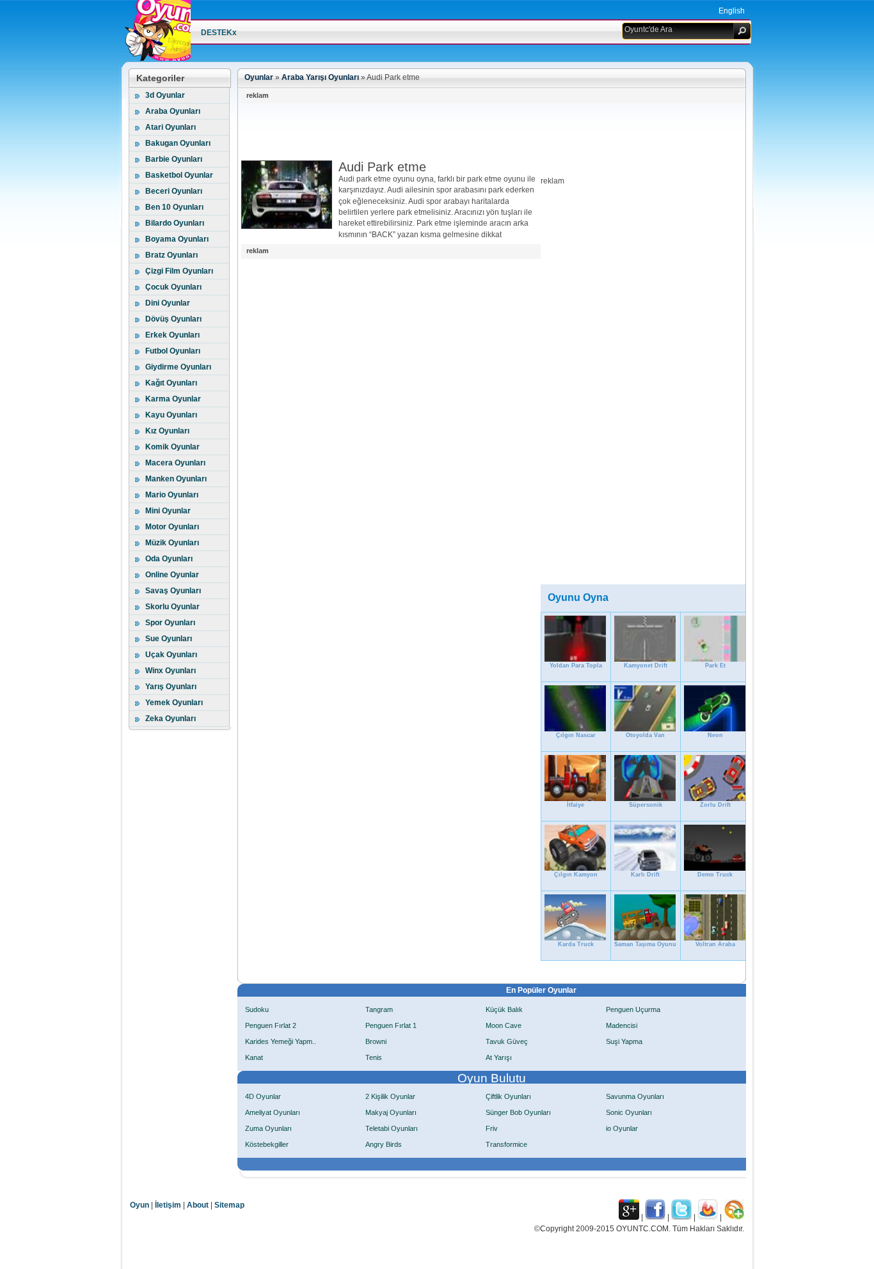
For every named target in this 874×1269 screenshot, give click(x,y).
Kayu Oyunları (171, 414)
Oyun (139, 1205)
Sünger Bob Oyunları (518, 1112)
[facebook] (655, 1217)
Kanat (254, 1057)
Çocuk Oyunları (173, 287)
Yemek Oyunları (174, 702)
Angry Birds (383, 1144)
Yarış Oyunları (170, 686)
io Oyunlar (622, 1128)
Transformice (506, 1144)
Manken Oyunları (176, 478)
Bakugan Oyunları (178, 143)
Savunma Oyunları (635, 1096)
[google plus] (629, 1217)
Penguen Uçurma (633, 1009)
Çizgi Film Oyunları (179, 271)
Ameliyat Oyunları (272, 1112)
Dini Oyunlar (167, 303)
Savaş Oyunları (173, 590)
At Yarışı (499, 1057)
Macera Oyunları (175, 462)
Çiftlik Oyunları (508, 1096)
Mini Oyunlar (168, 510)
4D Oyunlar (263, 1096)
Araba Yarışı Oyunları (320, 77)
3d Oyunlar (165, 95)
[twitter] (681, 1217)
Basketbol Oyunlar (179, 175)
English (732, 10)
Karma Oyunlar (173, 398)
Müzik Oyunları (172, 542)
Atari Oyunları (170, 127)
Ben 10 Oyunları (174, 207)
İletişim (168, 1205)
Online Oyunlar (172, 574)
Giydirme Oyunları (178, 366)
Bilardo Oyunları (174, 223)
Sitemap (229, 1205)
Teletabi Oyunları (391, 1128)
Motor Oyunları (172, 526)
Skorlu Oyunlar (172, 606)
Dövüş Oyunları (173, 319)
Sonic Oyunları (629, 1112)
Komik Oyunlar (172, 446)
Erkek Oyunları (172, 335)
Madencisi (621, 1025)
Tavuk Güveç (507, 1041)
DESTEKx (219, 32)
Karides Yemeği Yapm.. (280, 1041)
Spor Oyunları (170, 622)
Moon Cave (503, 1025)
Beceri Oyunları (173, 191)
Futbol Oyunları (172, 350)
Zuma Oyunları (268, 1128)
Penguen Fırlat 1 (391, 1025)
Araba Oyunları (172, 111)
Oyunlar (258, 77)
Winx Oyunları (170, 670)
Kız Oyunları (167, 430)
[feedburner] (707, 1217)
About (198, 1205)
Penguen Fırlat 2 (270, 1025)
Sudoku (257, 1009)
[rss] (734, 1217)
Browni (375, 1041)
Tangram (379, 1009)
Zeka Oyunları (170, 718)
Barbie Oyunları (173, 159)
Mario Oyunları (171, 494)
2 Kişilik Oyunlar (390, 1096)
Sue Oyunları (168, 638)
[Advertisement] (474, 131)
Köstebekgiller (267, 1144)
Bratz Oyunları (171, 255)
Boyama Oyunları (177, 239)
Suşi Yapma (624, 1041)
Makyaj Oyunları (391, 1112)
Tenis (373, 1057)
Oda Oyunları (169, 558)
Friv (492, 1128)
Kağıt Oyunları (171, 382)
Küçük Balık (504, 1009)
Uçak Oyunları (171, 654)
